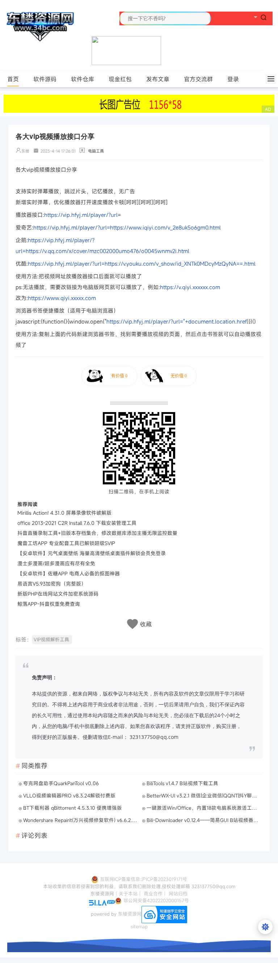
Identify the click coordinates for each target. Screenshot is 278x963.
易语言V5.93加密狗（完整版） (51, 583)
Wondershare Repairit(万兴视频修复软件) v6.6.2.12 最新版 (80, 820)
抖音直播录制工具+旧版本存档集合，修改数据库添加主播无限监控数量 (97, 533)
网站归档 (178, 893)
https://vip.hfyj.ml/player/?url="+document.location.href (176, 321)
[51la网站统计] (102, 902)
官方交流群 (198, 79)
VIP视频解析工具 (51, 639)
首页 (13, 79)
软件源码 (44, 79)
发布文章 (157, 79)
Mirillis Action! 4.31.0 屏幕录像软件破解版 (64, 512)
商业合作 (153, 893)
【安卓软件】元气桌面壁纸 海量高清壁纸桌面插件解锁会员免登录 (91, 553)
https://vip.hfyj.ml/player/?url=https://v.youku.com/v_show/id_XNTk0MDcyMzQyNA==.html (142, 263)
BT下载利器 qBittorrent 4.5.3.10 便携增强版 (72, 808)
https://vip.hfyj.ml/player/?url (81, 214)
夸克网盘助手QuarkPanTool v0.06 (61, 783)
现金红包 (120, 79)
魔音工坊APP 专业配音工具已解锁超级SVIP (66, 543)
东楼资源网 (130, 914)
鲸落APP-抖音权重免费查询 (48, 603)
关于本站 (128, 893)
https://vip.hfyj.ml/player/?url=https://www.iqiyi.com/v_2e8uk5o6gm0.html (127, 227)
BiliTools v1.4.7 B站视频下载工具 (182, 783)
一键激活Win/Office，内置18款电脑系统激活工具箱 (204, 808)
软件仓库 (82, 79)
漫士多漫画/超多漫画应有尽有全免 (56, 563)
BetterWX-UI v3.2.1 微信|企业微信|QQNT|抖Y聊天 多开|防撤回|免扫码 (204, 795)
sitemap (139, 926)
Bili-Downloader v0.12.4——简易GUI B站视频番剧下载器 (204, 820)
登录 (233, 79)
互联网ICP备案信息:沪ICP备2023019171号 (143, 879)
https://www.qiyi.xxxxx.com (62, 297)
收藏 (146, 624)
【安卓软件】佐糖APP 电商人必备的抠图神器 (68, 573)
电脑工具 (96, 151)
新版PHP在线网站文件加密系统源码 (57, 593)
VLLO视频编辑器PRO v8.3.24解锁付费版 (69, 795)
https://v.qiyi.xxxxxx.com (190, 287)
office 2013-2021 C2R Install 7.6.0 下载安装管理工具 (76, 522)
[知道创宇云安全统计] (164, 914)
